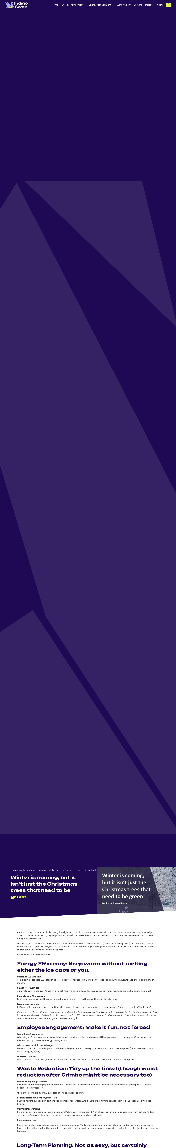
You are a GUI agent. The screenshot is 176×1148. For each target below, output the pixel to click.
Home (14, 870)
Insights (23, 870)
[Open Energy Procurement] (85, 4)
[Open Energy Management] (112, 4)
